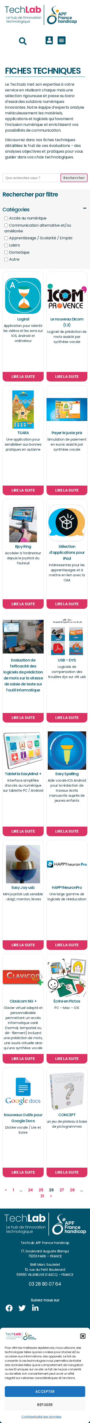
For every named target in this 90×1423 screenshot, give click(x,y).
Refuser (45, 1404)
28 (72, 1190)
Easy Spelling (66, 774)
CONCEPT (67, 1115)
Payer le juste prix (67, 433)
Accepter (45, 1391)
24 (30, 1190)
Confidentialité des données (41, 1417)
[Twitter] (22, 1308)
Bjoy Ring (23, 546)
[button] (82, 1336)
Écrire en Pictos (67, 1001)
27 (62, 1190)
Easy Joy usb (23, 887)
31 (42, 1196)
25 (41, 1190)
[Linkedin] (35, 1308)
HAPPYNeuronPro (67, 887)
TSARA (23, 433)
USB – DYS (67, 660)
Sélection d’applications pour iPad (66, 552)
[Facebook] (9, 1308)
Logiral (23, 319)
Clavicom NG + (23, 1001)
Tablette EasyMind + (23, 774)
